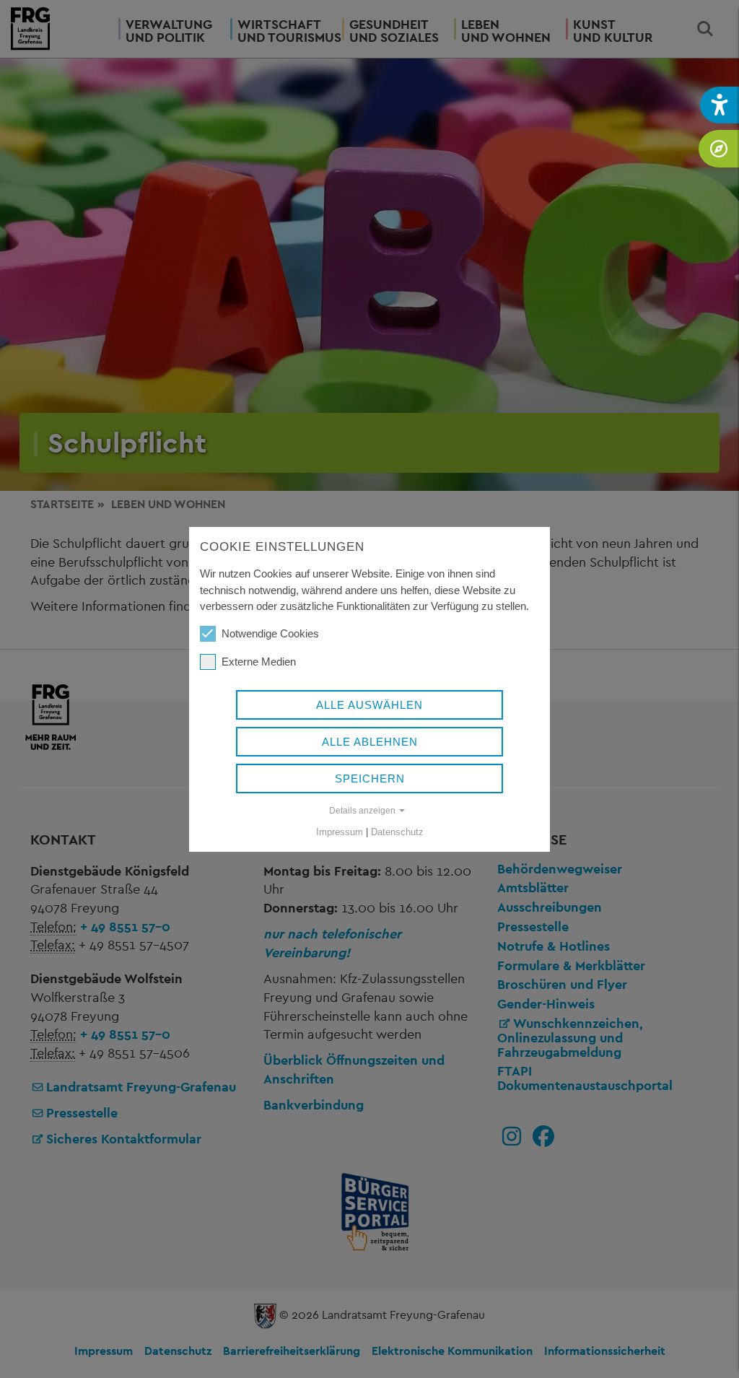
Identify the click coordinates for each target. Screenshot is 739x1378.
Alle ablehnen (370, 742)
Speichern (370, 778)
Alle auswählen (369, 705)
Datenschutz (397, 832)
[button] (719, 105)
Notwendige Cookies (270, 633)
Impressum (339, 832)
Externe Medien (259, 661)
